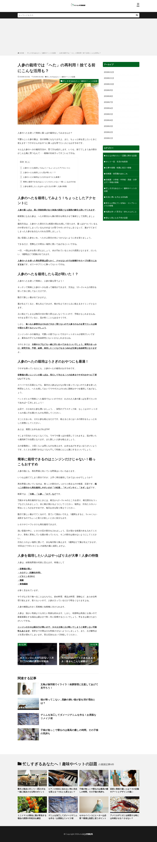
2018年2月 (108, 132)
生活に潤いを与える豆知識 (117, 197)
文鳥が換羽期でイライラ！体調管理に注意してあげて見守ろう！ (69, 686)
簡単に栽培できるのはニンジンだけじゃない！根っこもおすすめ (48, 182)
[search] (136, 15)
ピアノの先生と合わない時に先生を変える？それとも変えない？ (62, 790)
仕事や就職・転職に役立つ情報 (118, 167)
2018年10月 (109, 84)
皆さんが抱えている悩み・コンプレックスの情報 (120, 204)
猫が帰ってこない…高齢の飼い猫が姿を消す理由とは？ (68, 701)
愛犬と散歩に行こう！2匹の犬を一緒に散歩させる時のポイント (32, 790)
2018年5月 (108, 114)
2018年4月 (108, 120)
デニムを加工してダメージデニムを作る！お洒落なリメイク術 (68, 716)
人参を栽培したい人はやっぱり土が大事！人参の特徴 (44, 186)
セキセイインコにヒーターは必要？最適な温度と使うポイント (92, 816)
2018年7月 (108, 102)
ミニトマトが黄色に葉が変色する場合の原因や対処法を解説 (32, 816)
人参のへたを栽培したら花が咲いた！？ (38, 172)
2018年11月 (109, 78)
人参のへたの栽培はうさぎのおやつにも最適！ (41, 177)
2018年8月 (108, 96)
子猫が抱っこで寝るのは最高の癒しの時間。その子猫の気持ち (69, 732)
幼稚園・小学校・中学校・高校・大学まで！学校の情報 (120, 180)
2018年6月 (108, 108)
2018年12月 (109, 72)
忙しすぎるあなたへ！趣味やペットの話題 (41, 53)
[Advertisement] (78, 36)
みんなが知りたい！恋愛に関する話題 (121, 155)
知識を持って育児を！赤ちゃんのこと (121, 211)
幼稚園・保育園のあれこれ (117, 173)
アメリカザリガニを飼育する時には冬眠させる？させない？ (124, 816)
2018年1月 (108, 138)
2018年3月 (108, 126)
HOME (22, 53)
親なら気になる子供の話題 (117, 218)
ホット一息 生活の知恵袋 (117, 161)
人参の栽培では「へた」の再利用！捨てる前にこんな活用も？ (80, 53)
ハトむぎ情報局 (86, 834)
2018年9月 (108, 90)
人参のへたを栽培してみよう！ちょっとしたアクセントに (45, 168)
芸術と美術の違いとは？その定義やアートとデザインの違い (124, 790)
